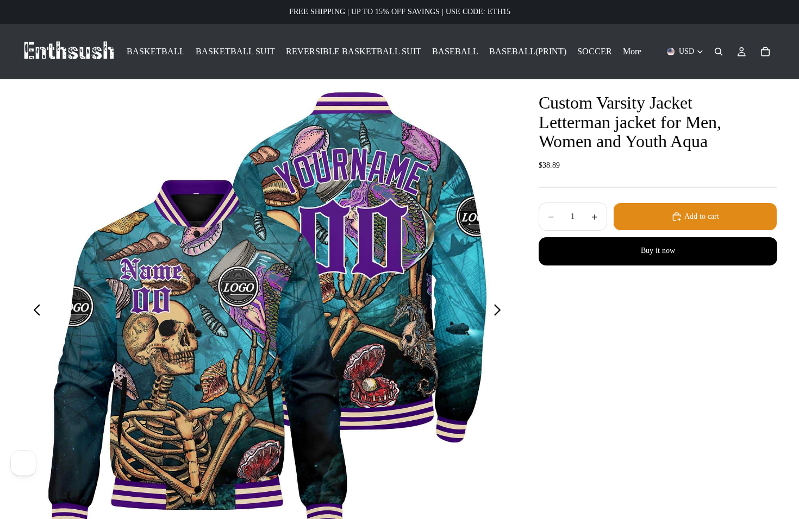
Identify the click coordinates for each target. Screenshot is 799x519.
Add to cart (701, 216)
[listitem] (632, 51)
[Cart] (765, 52)
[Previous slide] (34, 312)
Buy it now (658, 250)
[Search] (719, 52)
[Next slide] (500, 312)
